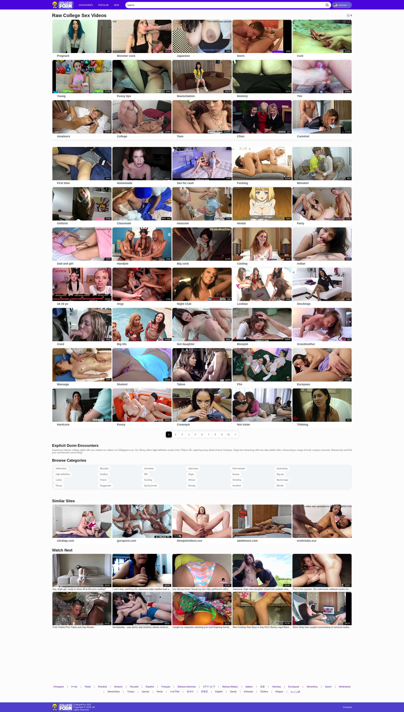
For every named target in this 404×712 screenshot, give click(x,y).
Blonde (280, 485)
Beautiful (104, 468)
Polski (88, 686)
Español (150, 686)
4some (235, 474)
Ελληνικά (248, 691)
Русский (134, 686)
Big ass (280, 474)
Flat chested (238, 468)
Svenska (276, 686)
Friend (103, 480)
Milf (146, 474)
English (219, 691)
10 (228, 434)
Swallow (104, 474)
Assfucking (282, 468)
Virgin (191, 474)
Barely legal (282, 480)
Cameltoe (149, 468)
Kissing (191, 485)
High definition (63, 474)
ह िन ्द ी (209, 686)
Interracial (193, 468)
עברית (74, 686)
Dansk (233, 691)
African (191, 480)
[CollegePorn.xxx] (63, 5)
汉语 (262, 686)
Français (165, 686)
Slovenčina (312, 686)
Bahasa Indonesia (187, 686)
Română (102, 686)
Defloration (61, 468)
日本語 (204, 691)
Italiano (249, 686)
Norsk (160, 691)
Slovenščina (114, 691)
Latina (59, 480)
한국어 (190, 691)
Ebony (59, 485)
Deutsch (118, 686)
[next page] (235, 434)
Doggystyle (105, 485)
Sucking (148, 480)
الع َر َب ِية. (296, 691)
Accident (236, 485)
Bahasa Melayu (230, 686)
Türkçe (130, 691)
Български (293, 686)
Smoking (236, 480)
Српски (145, 691)
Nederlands (345, 686)
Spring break (150, 485)
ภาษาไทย (174, 691)
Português (58, 686)
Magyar (279, 691)
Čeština (264, 691)
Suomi (328, 686)
